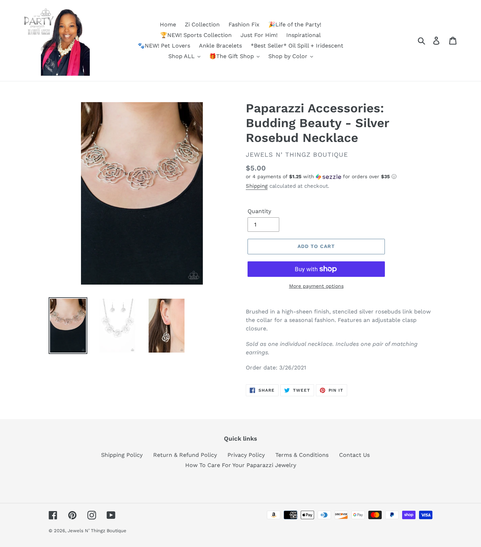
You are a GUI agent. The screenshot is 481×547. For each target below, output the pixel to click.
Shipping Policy (122, 455)
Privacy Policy (246, 455)
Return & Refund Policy (185, 455)
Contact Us (354, 455)
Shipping (257, 186)
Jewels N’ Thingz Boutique (97, 530)
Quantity (259, 211)
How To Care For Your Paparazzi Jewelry (240, 465)
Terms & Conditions (302, 455)
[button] (339, 176)
